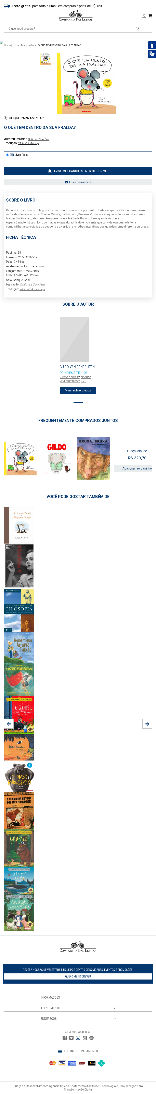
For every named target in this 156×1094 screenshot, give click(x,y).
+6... (83, 381)
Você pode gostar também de (78, 496)
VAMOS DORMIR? (69, 377)
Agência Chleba (59, 1086)
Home (7, 45)
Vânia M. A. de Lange (28, 143)
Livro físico (21, 154)
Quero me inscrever (78, 976)
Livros (16, 45)
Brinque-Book (28, 45)
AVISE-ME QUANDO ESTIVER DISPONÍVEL (81, 171)
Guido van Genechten (38, 139)
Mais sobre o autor (78, 390)
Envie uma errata (80, 182)
